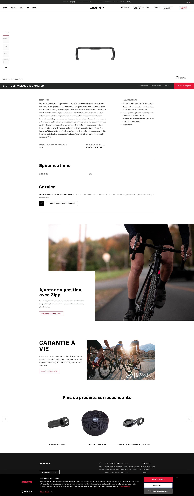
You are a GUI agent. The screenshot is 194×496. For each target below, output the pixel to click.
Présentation (143, 86)
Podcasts (101, 469)
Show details (44, 492)
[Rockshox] (72, 2)
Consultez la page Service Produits (61, 203)
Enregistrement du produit (141, 8)
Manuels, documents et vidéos (114, 472)
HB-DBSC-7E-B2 (18, 79)
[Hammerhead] (108, 2)
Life (27, 8)
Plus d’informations (49, 371)
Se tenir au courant (49, 472)
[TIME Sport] (99, 2)
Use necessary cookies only (158, 491)
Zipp (4, 79)
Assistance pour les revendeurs (114, 469)
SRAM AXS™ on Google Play (132, 469)
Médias (145, 472)
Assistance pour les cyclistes (114, 466)
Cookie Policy (125, 486)
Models (10, 79)
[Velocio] (116, 2)
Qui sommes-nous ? (149, 466)
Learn (34, 8)
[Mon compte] (187, 2)
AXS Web (127, 472)
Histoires (101, 466)
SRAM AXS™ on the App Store (133, 466)
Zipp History (146, 469)
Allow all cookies (158, 479)
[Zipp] (85, 2)
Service (157, 7)
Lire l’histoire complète (51, 313)
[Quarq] (92, 2)
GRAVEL (13, 8)
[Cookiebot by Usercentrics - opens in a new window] (27, 492)
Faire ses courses (183, 8)
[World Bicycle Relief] (128, 2)
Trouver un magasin (168, 8)
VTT (21, 8)
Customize (157, 485)
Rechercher (126, 7)
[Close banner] (177, 477)
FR (192, 2)
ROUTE (5, 8)
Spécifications (156, 86)
